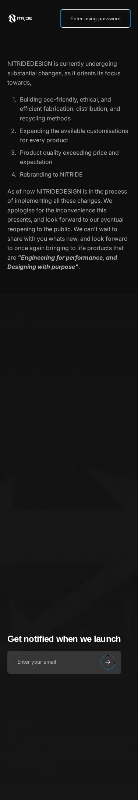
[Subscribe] (107, 662)
